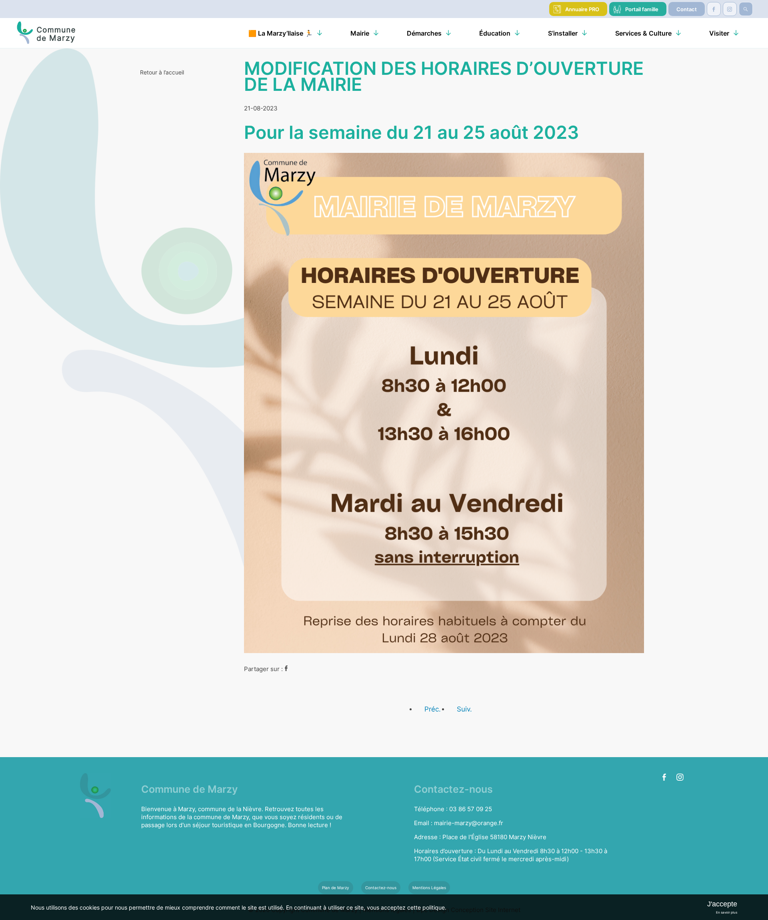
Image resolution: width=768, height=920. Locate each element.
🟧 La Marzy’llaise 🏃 (280, 33)
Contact (686, 9)
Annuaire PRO (582, 9)
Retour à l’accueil (162, 72)
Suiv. (464, 709)
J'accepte (722, 904)
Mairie (359, 33)
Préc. (432, 709)
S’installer (563, 33)
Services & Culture (643, 33)
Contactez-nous (380, 887)
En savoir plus (726, 912)
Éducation (494, 33)
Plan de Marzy (335, 887)
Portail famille (641, 9)
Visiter (719, 33)
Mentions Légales (429, 887)
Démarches (424, 33)
